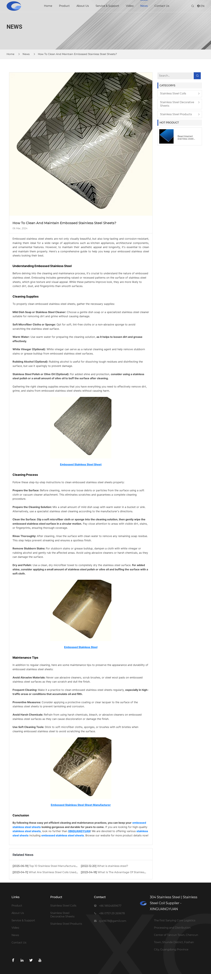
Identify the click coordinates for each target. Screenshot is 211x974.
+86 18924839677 (110, 905)
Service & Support (107, 5)
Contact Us (161, 5)
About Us (82, 5)
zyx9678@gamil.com (112, 921)
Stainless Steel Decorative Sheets (177, 104)
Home (48, 5)
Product (64, 5)
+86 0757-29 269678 (112, 913)
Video (130, 5)
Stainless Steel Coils (173, 93)
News (144, 5)
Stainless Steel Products (176, 114)
